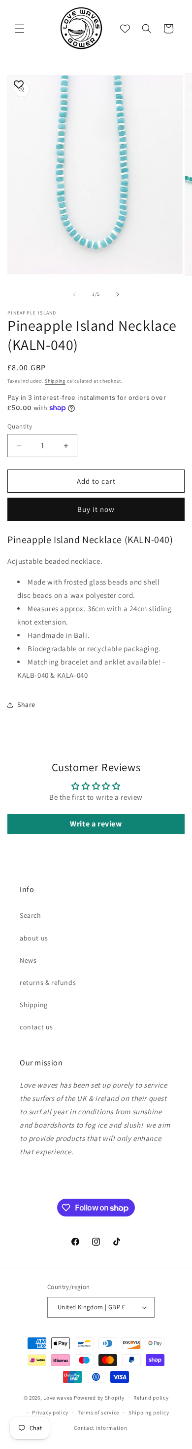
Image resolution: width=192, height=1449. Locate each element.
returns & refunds (48, 982)
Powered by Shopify (99, 1397)
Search (30, 915)
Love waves (57, 1397)
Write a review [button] (96, 824)
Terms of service (98, 1412)
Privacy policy (50, 1412)
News (28, 960)
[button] (20, 28)
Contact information (100, 1427)
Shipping (55, 381)
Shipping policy (148, 1412)
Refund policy (150, 1397)
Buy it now (96, 509)
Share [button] (26, 704)
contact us (36, 1026)
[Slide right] (117, 294)
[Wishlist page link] (125, 29)
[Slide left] (74, 294)
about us (34, 938)
